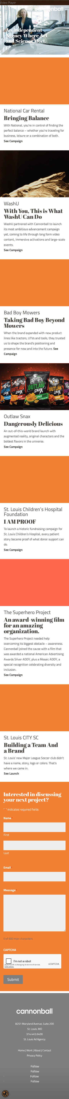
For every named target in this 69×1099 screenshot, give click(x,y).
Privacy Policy (34, 1055)
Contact (46, 1050)
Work (29, 1050)
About (37, 1050)
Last (6, 853)
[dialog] (5, 1093)
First (6, 835)
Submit (13, 979)
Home (21, 1050)
